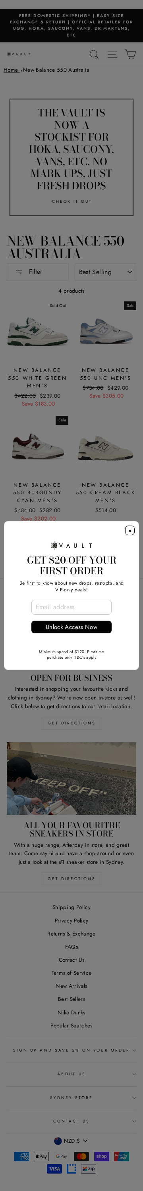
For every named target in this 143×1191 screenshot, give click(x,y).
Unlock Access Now (71, 627)
